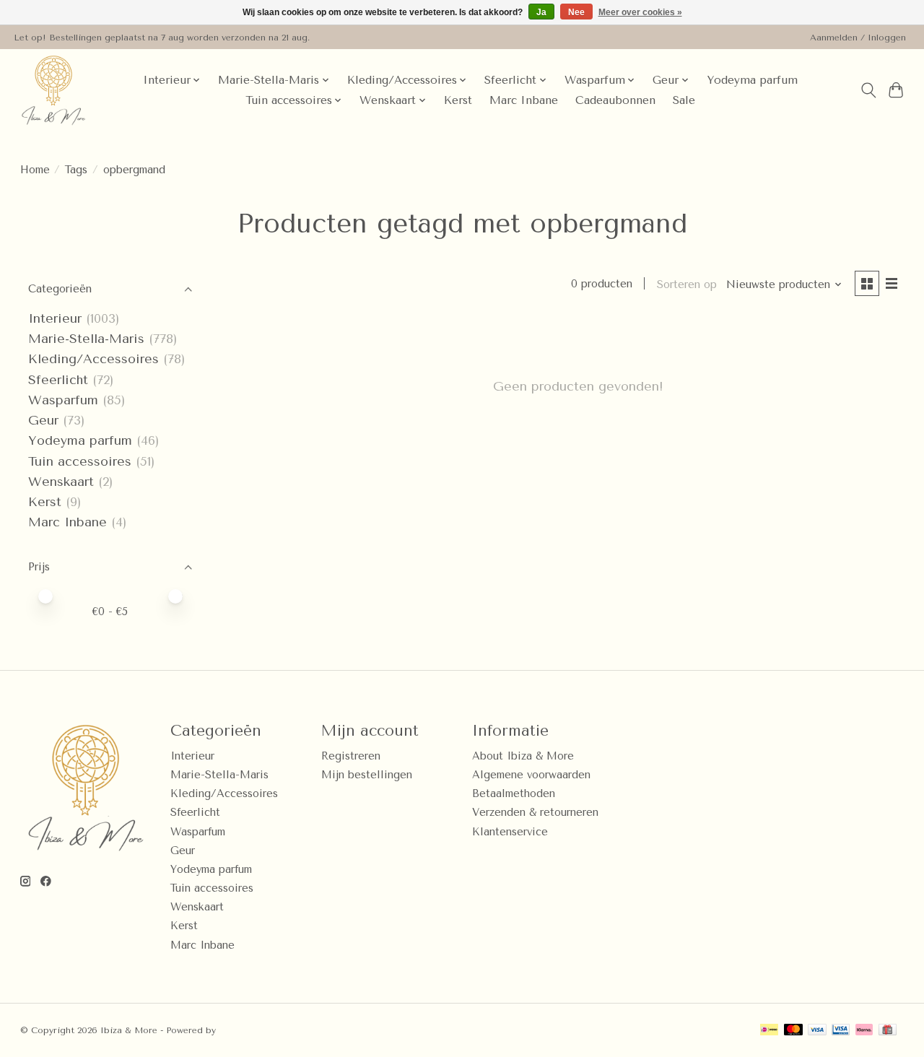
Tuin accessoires (79, 461)
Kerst (458, 100)
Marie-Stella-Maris (86, 338)
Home (35, 170)
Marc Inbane (523, 100)
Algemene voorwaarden (531, 775)
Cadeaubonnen (615, 100)
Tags (76, 170)
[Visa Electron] (841, 1031)
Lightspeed (243, 1030)
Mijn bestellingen (366, 775)
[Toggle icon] (868, 90)
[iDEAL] (769, 1031)
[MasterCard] (793, 1031)
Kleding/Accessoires (93, 359)
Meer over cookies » (640, 12)
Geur (43, 420)
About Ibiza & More (523, 756)
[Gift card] (888, 1031)
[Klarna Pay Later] (864, 1031)
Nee (576, 12)
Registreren (350, 756)
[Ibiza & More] (53, 90)
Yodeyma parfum (752, 80)
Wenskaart (61, 481)
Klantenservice (510, 832)
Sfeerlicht (58, 380)
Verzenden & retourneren (535, 812)
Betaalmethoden (513, 794)
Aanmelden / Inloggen (858, 37)
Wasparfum (63, 400)
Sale (684, 100)
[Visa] (817, 1031)
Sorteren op (687, 285)
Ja (541, 12)
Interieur (55, 318)
